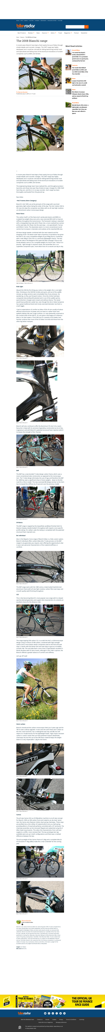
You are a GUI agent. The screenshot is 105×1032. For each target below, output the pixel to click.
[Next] (60, 128)
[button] (40, 133)
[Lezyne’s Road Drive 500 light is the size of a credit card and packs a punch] (68, 80)
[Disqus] (42, 973)
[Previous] (19, 128)
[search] (86, 27)
